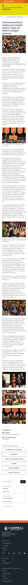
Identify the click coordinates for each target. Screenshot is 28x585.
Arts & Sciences (14, 468)
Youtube (24, 553)
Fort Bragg (5, 545)
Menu (1, 1)
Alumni (14, 463)
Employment (6, 563)
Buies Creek (5, 540)
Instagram (19, 553)
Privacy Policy (6, 573)
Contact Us (5, 558)
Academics (14, 454)
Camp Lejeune (6, 543)
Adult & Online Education (14, 459)
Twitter (8, 553)
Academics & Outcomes (14, 449)
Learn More (6, 9)
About (4, 560)
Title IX (4, 576)
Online (4, 550)
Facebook (3, 553)
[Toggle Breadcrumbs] (26, 16)
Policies (4, 571)
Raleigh (4, 548)
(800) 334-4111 (6, 536)
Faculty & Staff (14, 472)
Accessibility (5, 578)
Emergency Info (6, 581)
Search (26, 1)
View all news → (7, 506)
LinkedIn (14, 553)
